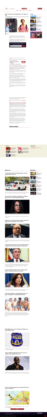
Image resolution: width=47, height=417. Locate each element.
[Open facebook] (10, 8)
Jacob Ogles (6, 175)
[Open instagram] (41, 413)
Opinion (30, 10)
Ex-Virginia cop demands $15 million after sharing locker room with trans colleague (39, 182)
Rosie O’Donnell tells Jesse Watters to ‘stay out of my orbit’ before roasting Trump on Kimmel (39, 194)
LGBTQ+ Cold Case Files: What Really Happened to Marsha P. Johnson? (14, 152)
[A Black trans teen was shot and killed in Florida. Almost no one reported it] (20, 148)
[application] (36, 35)
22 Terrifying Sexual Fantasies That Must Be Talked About (13, 149)
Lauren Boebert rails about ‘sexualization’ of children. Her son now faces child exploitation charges (16, 197)
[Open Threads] (12, 8)
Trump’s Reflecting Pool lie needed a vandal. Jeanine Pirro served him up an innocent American (16, 270)
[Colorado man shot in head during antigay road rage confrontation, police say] (17, 183)
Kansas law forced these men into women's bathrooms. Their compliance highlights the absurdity (39, 174)
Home (5, 12)
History (27, 10)
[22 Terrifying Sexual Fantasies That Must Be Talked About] (8, 148)
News (20, 10)
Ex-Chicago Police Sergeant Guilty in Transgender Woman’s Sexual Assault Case (13, 155)
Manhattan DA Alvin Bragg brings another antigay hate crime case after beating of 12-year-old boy (17, 221)
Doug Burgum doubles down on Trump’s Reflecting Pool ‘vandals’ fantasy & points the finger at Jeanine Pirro (17, 245)
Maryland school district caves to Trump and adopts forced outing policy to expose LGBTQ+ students (39, 178)
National (37, 176)
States (37, 180)
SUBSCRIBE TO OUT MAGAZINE (6, 8)
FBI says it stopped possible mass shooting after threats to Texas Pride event (17, 388)
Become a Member (23, 61)
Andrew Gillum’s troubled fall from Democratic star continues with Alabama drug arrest (16, 353)
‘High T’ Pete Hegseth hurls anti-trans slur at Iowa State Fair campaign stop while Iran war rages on (39, 186)
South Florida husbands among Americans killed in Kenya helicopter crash (39, 18)
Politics (17, 10)
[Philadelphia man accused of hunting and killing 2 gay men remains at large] (17, 339)
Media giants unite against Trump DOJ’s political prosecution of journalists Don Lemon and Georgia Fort (26, 152)
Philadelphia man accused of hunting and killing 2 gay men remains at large (16, 329)
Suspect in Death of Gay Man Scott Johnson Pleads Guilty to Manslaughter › (36, 147)
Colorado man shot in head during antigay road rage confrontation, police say (16, 173)
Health (23, 10)
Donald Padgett (8, 33)
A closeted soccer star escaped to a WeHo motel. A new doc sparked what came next (39, 190)
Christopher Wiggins (6, 272)
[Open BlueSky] (11, 8)
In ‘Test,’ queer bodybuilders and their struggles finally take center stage (39, 22)
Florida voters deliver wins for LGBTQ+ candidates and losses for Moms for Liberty (39, 30)
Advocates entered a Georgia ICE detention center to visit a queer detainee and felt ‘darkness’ (39, 26)
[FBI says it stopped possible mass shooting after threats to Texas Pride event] (17, 397)
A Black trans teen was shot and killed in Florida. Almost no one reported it (26, 149)
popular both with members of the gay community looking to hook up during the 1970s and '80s (17, 103)
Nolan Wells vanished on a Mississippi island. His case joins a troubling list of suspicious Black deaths (16, 294)
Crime (8, 12)
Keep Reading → (25, 193)
